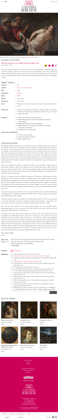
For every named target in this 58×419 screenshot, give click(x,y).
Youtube (48, 417)
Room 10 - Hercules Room (24, 88)
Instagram (21, 417)
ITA (2, 1)
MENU (53, 1)
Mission (28, 362)
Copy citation (16, 245)
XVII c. (19, 96)
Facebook (7, 417)
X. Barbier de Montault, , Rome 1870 (29, 256)
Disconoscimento (20, 414)
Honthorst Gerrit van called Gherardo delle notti (20, 63)
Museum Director (28, 360)
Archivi (28, 364)
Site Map (28, 372)
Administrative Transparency (28, 368)
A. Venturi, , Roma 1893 (25, 261)
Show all (54, 292)
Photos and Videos (30, 57)
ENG (5, 1)
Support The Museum (28, 370)
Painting (19, 93)
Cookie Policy (12, 414)
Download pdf (16, 250)
